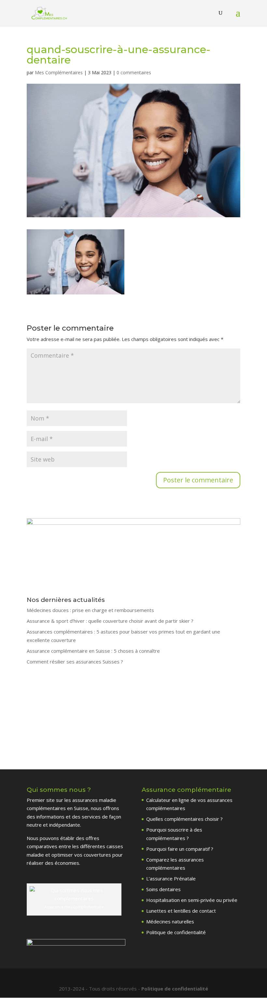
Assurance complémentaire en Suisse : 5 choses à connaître (93, 651)
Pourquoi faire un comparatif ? (179, 849)
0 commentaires (134, 72)
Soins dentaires (163, 889)
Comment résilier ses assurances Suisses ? (75, 661)
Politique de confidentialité (176, 932)
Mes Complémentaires (59, 72)
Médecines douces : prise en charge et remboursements (90, 610)
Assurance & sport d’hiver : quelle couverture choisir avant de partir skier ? (110, 621)
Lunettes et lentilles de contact (181, 910)
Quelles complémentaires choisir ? (184, 819)
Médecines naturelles (170, 921)
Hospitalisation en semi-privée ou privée (191, 900)
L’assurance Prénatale (171, 878)
